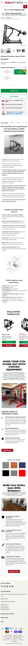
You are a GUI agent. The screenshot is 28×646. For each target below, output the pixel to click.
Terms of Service (6, 639)
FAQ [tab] (23, 122)
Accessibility (14, 641)
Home (2, 17)
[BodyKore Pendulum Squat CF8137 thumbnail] (3, 50)
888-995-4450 (10, 113)
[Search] (25, 6)
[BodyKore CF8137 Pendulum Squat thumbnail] (8, 50)
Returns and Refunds (18, 636)
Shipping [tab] (12, 122)
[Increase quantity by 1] (14, 86)
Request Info (7, 450)
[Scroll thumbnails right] (26, 51)
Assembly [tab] (18, 122)
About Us (14, 639)
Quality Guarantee (7, 636)
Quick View (9, 342)
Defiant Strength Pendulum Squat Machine (6, 338)
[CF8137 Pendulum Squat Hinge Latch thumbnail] (19, 50)
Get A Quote (14, 96)
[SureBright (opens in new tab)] (25, 67)
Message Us (18, 113)
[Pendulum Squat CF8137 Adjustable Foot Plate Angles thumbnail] (24, 50)
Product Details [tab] (4, 122)
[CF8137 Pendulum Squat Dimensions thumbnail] (13, 50)
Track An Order (8, 635)
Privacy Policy (8, 638)
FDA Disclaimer (17, 638)
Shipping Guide (18, 635)
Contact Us (21, 639)
